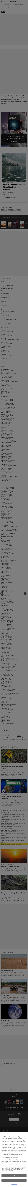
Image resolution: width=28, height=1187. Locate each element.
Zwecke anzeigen (14, 1184)
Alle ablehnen (14, 1180)
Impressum (17, 1159)
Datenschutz (12, 1159)
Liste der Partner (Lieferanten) (7, 1172)
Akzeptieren (14, 1175)
